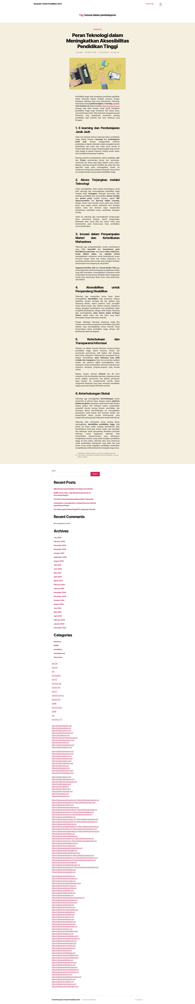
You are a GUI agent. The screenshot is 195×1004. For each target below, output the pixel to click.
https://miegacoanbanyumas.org (64, 886)
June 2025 (58, 569)
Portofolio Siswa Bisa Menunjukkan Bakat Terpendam (73, 499)
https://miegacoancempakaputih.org (65, 970)
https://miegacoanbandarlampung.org (66, 853)
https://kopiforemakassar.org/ (63, 773)
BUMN (56, 645)
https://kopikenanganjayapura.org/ (64, 738)
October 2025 (59, 553)
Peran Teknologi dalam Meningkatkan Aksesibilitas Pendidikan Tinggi (97, 40)
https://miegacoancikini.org (62, 829)
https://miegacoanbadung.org (63, 917)
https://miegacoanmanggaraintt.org (65, 910)
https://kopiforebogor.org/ (61, 789)
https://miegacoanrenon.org (85, 802)
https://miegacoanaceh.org (62, 814)
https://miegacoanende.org (87, 810)
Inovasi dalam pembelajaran (85, 455)
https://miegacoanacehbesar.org (64, 922)
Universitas (97, 29)
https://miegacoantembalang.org (64, 870)
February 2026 (59, 541)
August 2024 (59, 604)
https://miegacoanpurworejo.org (64, 946)
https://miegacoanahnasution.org (64, 800)
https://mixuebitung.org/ (61, 735)
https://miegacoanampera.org (87, 819)
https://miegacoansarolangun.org (64, 962)
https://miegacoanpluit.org (61, 841)
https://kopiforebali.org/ (60, 786)
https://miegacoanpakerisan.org (63, 979)
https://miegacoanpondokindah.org (65, 831)
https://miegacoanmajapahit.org (63, 872)
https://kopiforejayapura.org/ (62, 733)
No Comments (105, 52)
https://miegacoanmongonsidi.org (64, 862)
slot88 (54, 703)
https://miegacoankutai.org (62, 950)
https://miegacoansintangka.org (63, 893)
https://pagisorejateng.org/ (61, 761)
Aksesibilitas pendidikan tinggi (86, 453)
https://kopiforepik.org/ (60, 766)
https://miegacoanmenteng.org (63, 838)
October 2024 (59, 600)
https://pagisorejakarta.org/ (62, 747)
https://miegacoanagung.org (62, 812)
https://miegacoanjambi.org (62, 855)
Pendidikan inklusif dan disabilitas (103, 455)
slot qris (55, 667)
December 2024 (60, 592)
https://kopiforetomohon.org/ (62, 770)
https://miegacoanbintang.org (63, 890)
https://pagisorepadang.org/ (62, 758)
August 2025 (59, 561)
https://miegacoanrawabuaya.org (84, 829)
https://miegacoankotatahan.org (64, 817)
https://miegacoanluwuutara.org (64, 924)
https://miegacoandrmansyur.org (64, 984)
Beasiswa (57, 642)
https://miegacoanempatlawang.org (65, 936)
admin (81, 52)
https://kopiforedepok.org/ (61, 784)
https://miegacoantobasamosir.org (64, 926)
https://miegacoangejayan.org (88, 800)
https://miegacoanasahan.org (63, 934)
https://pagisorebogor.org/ (61, 777)
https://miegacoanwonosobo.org (64, 819)
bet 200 (55, 663)
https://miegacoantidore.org (83, 812)
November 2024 (60, 596)
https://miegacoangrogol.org (88, 831)
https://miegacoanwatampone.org (64, 941)
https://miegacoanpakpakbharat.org (65, 958)
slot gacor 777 (57, 719)
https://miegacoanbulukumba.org (64, 888)
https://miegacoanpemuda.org (63, 802)
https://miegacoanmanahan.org (63, 876)
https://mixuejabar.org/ (60, 794)
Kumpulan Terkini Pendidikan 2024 (48, 4)
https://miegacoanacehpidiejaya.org (65, 955)
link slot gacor (57, 707)
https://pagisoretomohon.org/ (62, 754)
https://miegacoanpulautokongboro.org (66, 883)
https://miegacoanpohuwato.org (63, 881)
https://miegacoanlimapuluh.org (63, 965)
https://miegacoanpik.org (84, 838)
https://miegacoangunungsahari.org (65, 972)
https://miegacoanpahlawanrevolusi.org (66, 977)
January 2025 (59, 588)
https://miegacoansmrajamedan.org (65, 986)
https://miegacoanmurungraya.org (64, 902)
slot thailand (56, 675)
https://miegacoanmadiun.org (63, 982)
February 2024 (59, 620)
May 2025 (57, 573)
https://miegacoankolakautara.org (84, 841)
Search (54, 470)
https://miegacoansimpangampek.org (66, 938)
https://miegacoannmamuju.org (63, 907)
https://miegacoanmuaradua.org (64, 846)
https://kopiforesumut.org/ (61, 730)
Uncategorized (59, 653)
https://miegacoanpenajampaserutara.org (67, 848)
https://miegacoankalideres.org (63, 834)
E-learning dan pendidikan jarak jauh (105, 453)
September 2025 (60, 557)
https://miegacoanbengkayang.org (64, 967)
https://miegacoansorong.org (83, 855)
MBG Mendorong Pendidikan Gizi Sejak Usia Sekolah (73, 489)
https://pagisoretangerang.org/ (63, 779)
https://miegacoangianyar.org (87, 858)
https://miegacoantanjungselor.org (64, 850)
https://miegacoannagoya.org (85, 860)
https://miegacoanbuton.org (62, 929)
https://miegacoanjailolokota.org (63, 953)
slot (53, 671)
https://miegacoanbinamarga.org (64, 822)
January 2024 (59, 624)
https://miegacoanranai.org (82, 814)
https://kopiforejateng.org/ (61, 728)
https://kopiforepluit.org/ (61, 768)
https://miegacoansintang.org (63, 805)
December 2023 (60, 628)
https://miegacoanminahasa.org (63, 858)
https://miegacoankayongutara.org (64, 878)
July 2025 (57, 565)
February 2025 (59, 585)
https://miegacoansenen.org (87, 822)
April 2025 (58, 577)
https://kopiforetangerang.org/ (63, 740)
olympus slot (56, 683)
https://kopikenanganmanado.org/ (64, 782)
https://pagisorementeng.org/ (62, 751)
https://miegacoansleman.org (63, 860)
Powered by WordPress (89, 999)
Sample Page (150, 4)
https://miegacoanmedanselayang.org (66, 865)
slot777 (54, 679)
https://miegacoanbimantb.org (63, 905)
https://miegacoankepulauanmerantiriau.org (68, 898)
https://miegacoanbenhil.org (88, 826)
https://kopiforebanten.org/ (62, 726)
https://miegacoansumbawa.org (63, 948)
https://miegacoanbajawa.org (62, 895)
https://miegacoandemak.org (62, 960)
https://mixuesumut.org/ (61, 796)
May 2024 (57, 612)
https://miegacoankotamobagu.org (64, 900)
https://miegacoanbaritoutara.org (64, 943)
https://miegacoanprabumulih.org (64, 810)
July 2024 (57, 608)
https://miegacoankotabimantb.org (64, 826)
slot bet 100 (56, 687)
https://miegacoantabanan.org (63, 919)
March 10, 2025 (91, 52)
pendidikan (58, 649)
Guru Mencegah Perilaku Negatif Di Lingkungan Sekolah (74, 509)
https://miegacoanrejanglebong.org (65, 931)
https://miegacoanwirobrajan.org (86, 867)
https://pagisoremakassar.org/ (63, 745)
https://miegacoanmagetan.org (63, 914)
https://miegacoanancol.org (62, 974)
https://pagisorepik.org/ (60, 742)
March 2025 (58, 581)
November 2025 (60, 549)
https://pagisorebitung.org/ (62, 756)
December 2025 (60, 545)
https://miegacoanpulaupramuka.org (65, 807)
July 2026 (57, 538)
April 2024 (58, 616)
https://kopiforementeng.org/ (62, 763)
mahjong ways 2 (58, 695)
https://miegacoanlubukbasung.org (65, 843)
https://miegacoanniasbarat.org (63, 912)
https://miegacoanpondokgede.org (64, 836)
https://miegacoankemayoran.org (64, 824)
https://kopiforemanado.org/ (62, 791)
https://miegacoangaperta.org (63, 867)
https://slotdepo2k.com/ (111, 106)
